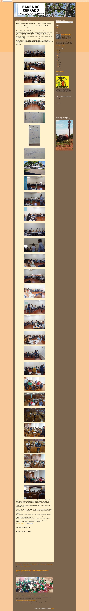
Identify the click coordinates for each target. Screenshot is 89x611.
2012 (58, 66)
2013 (58, 64)
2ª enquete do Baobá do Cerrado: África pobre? (26, 600)
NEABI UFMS (58, 29)
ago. (58, 55)
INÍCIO (57, 27)
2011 (58, 67)
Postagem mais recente (22, 564)
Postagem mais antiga (46, 564)
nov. (58, 53)
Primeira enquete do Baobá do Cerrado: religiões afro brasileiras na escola (31, 595)
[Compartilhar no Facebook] (31, 523)
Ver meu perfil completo (60, 45)
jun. (57, 57)
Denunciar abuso (60, 71)
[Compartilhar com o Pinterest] (32, 523)
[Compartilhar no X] (30, 523)
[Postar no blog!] (29, 523)
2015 (58, 52)
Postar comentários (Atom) (25, 566)
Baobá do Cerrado (67, 34)
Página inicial (35, 564)
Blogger (52, 608)
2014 (58, 62)
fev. (57, 60)
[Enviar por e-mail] (27, 523)
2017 (58, 50)
